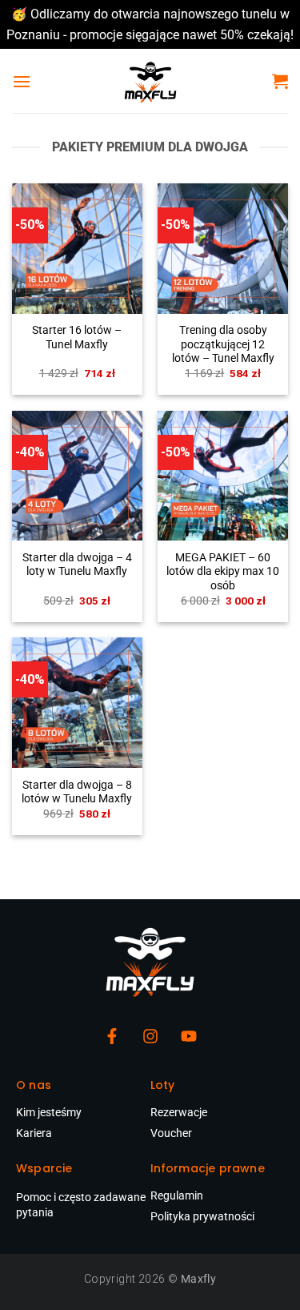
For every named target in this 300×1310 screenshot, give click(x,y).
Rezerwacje (178, 1112)
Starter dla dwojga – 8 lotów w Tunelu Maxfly (77, 792)
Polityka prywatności (202, 1216)
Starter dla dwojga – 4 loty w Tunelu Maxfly (77, 564)
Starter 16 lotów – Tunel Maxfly (77, 337)
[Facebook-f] (112, 1036)
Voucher (171, 1133)
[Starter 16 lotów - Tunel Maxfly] (77, 248)
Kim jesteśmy (49, 1112)
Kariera (34, 1133)
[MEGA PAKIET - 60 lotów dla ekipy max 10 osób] (223, 476)
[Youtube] (189, 1036)
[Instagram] (150, 1036)
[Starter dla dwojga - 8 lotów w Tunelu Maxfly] (77, 702)
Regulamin (176, 1195)
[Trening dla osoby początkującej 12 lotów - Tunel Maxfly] (223, 248)
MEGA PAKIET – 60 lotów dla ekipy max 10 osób (222, 571)
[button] (21, 81)
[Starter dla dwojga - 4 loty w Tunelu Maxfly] (77, 476)
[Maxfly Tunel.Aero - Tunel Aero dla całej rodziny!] (150, 81)
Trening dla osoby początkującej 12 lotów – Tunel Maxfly (223, 343)
